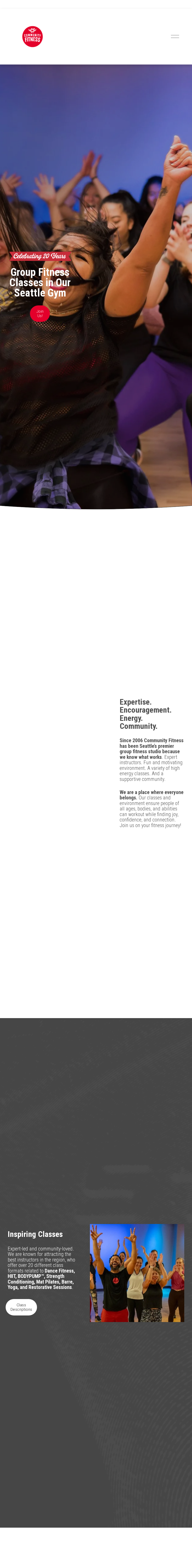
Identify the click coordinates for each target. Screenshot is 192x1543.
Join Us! (40, 313)
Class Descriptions (21, 1307)
